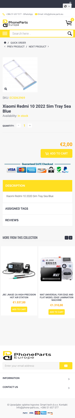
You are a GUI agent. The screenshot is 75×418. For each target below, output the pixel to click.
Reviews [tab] (11, 220)
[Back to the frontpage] (5, 43)
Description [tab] (15, 185)
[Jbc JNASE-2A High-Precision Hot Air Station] (19, 269)
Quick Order (18, 43)
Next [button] (70, 238)
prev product (16, 46)
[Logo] (15, 23)
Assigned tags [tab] (16, 208)
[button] (67, 6)
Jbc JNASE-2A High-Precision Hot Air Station (19, 296)
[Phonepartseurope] (27, 355)
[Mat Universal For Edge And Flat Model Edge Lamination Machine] (56, 269)
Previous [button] (66, 238)
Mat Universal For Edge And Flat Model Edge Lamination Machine (56, 297)
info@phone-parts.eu (53, 14)
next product (38, 46)
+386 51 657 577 (14, 14)
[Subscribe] (65, 365)
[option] (19, 281)
